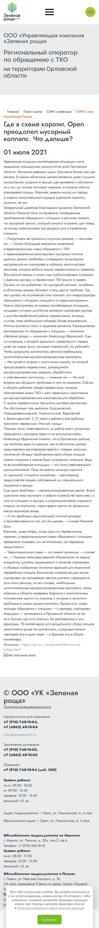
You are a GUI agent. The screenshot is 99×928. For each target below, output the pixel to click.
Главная (13, 111)
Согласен (49, 919)
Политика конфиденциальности (27, 706)
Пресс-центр (33, 111)
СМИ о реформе (59, 111)
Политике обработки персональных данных (50, 907)
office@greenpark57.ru (20, 734)
